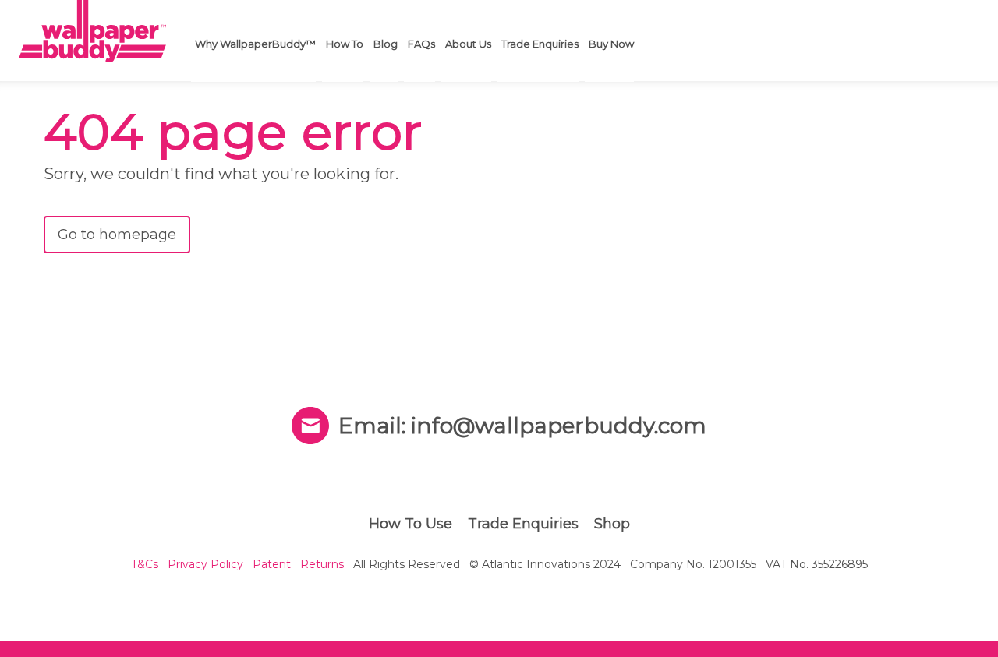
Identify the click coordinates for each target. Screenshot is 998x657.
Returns (322, 564)
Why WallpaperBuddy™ (255, 43)
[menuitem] (253, 41)
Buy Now (611, 43)
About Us (468, 43)
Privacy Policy (205, 564)
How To (344, 43)
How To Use (410, 523)
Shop (612, 523)
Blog (385, 43)
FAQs (421, 43)
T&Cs (144, 564)
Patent (272, 564)
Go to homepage (117, 234)
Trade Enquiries (540, 43)
